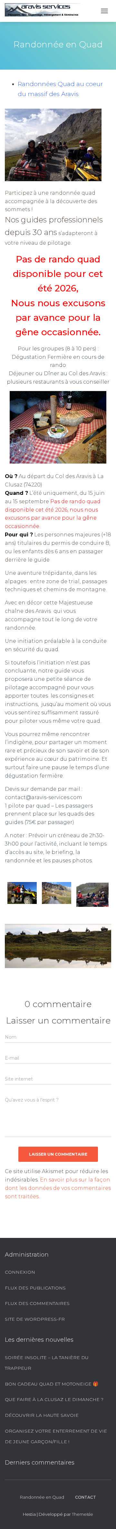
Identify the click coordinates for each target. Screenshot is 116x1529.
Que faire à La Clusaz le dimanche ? (54, 1399)
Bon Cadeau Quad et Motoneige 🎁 (51, 1384)
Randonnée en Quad (42, 1497)
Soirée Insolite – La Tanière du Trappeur (47, 1363)
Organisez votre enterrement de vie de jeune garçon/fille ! (56, 1436)
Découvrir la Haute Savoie (42, 1415)
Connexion (20, 1272)
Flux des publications (35, 1288)
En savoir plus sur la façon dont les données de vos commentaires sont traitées (58, 1188)
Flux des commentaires (37, 1303)
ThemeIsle (82, 1514)
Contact (85, 1497)
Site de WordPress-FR (35, 1319)
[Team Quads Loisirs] (45, 11)
